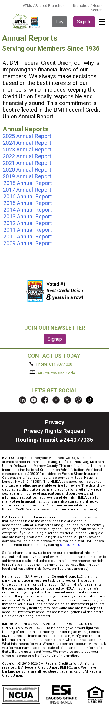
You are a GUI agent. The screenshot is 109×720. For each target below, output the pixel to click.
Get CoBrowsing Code (55, 372)
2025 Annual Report (27, 136)
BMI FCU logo (26, 21)
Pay (59, 22)
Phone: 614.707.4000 (53, 364)
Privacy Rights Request (54, 430)
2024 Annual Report (28, 143)
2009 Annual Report (27, 243)
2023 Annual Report (27, 149)
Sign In (84, 22)
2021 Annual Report (27, 163)
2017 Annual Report (27, 189)
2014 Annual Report (27, 210)
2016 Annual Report (27, 196)
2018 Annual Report (27, 183)
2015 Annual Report (27, 203)
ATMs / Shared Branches (43, 6)
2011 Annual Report (27, 230)
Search (97, 10)
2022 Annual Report (28, 156)
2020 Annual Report (27, 169)
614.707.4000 (70, 545)
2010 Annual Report (27, 236)
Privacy (54, 422)
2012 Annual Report (27, 223)
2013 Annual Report (27, 216)
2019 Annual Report (27, 176)
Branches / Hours (88, 6)
